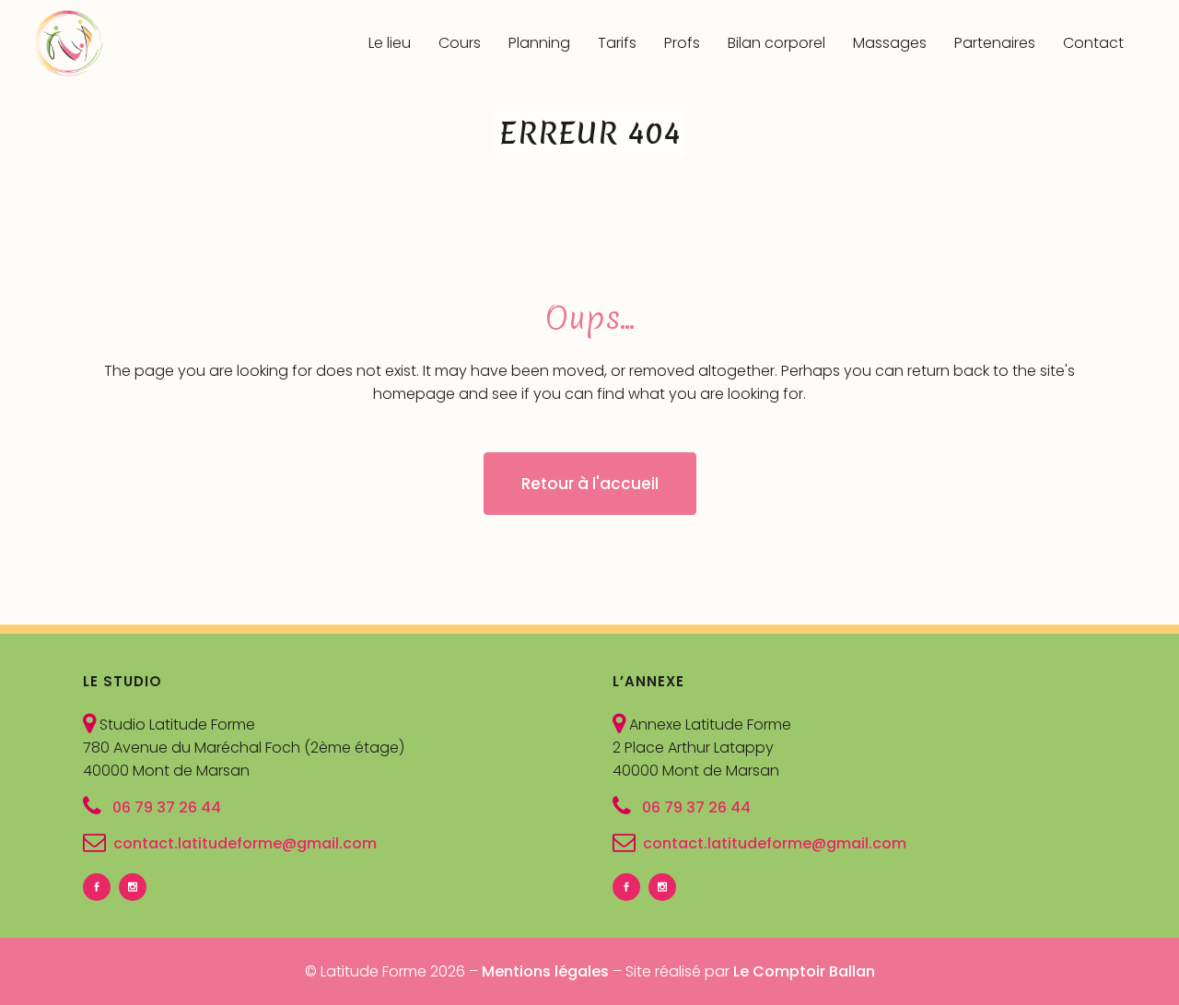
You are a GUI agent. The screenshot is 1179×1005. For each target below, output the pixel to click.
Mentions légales (545, 971)
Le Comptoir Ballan (804, 971)
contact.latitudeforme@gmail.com (245, 843)
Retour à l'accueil (590, 484)
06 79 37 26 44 (165, 806)
